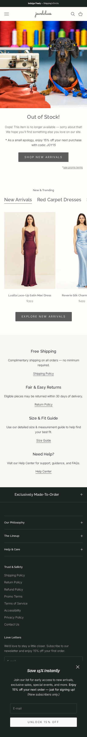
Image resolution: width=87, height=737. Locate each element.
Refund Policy (13, 589)
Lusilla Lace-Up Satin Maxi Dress (29, 295)
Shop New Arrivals (43, 157)
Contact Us (11, 624)
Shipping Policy (43, 373)
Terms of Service (15, 603)
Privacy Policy (14, 617)
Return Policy (44, 404)
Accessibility (12, 610)
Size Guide (43, 440)
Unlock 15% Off (43, 722)
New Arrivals (18, 199)
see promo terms (73, 167)
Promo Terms (13, 596)
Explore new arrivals (44, 316)
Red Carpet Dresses (59, 199)
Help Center (43, 471)
